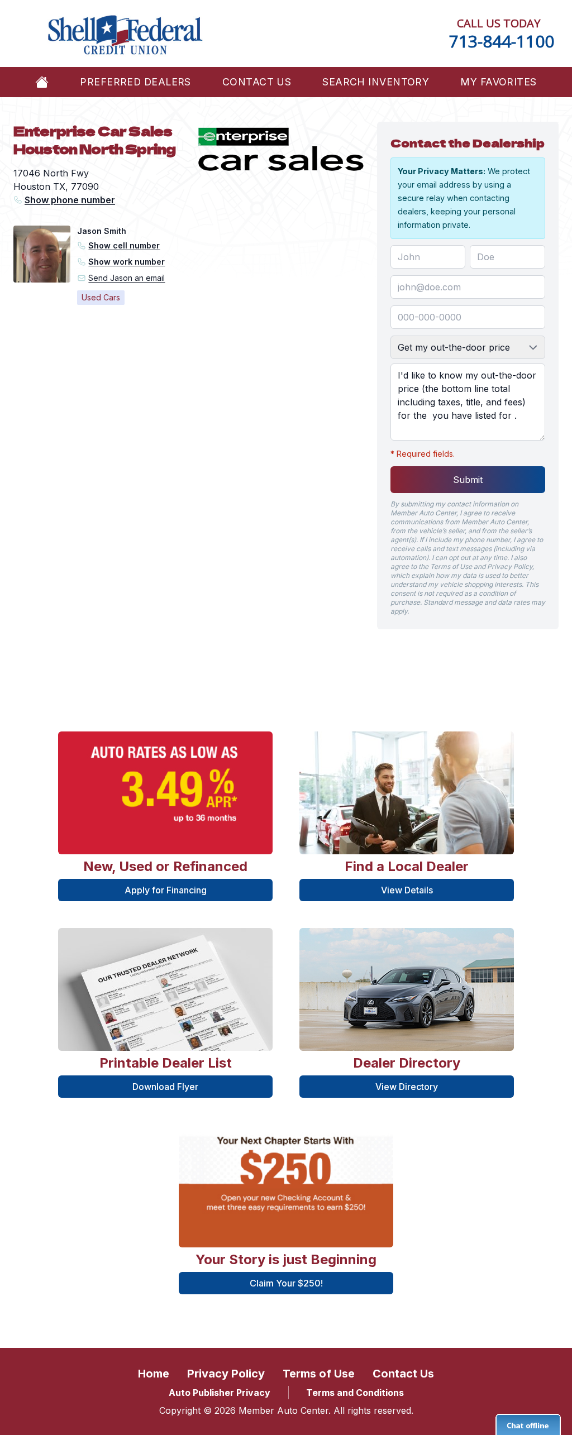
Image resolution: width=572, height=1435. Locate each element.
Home (153, 1373)
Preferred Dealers (135, 82)
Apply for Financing (166, 890)
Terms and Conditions (355, 1392)
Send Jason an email (126, 278)
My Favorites (498, 82)
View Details (407, 890)
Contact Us (256, 82)
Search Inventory (375, 82)
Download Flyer (165, 1086)
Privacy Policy (226, 1373)
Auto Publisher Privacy (219, 1392)
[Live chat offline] (528, 1424)
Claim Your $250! (286, 1283)
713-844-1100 (501, 41)
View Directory (406, 1086)
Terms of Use (319, 1373)
